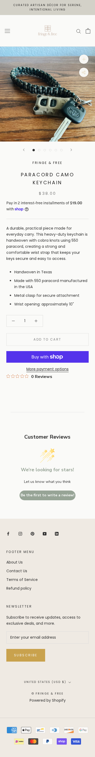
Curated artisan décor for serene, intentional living (47, 7)
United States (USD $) (45, 682)
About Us (14, 562)
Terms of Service (22, 579)
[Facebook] (8, 534)
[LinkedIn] (57, 534)
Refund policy (18, 588)
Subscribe (25, 655)
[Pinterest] (32, 534)
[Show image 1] (33, 150)
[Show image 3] (45, 150)
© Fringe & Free (47, 693)
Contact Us (16, 571)
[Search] (78, 31)
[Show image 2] (39, 150)
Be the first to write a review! (47, 495)
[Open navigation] (7, 31)
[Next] (71, 150)
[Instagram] (20, 534)
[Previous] (24, 150)
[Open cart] (88, 30)
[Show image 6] (61, 150)
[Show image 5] (56, 150)
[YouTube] (44, 534)
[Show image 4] (50, 150)
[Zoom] (83, 59)
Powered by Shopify (48, 700)
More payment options (47, 369)
